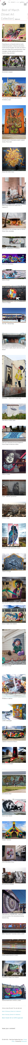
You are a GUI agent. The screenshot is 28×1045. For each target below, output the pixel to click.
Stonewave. (24, 1041)
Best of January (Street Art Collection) (11, 1014)
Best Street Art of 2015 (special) (12, 1018)
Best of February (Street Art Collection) (11, 1011)
